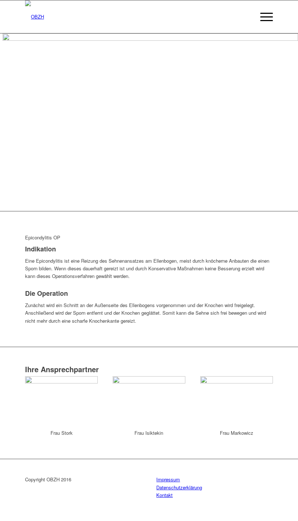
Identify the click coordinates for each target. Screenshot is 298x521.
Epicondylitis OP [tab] (42, 237)
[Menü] (263, 16)
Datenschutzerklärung (179, 487)
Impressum (168, 479)
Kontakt (164, 495)
